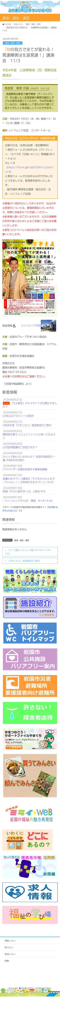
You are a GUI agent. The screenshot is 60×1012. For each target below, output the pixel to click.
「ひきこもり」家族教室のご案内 (23, 560)
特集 (7, 960)
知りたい (9, 947)
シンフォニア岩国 (31, 325)
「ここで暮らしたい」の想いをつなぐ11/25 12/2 (29, 551)
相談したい (10, 940)
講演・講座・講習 (12, 43)
